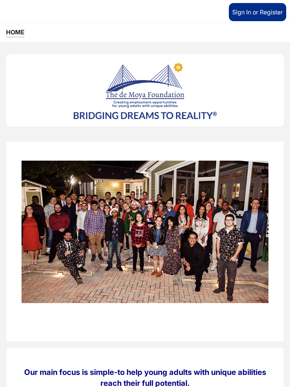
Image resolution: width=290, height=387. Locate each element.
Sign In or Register (257, 12)
